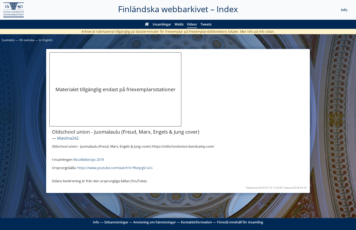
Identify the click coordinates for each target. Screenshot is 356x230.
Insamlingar (162, 24)
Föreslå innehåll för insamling (240, 222)
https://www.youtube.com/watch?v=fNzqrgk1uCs (115, 168)
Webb (179, 24)
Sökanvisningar (116, 222)
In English (46, 40)
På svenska (26, 40)
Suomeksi (8, 40)
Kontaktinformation (196, 222)
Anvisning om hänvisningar (154, 222)
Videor (192, 24)
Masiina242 (68, 138)
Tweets (206, 24)
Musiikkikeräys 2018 (88, 159)
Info (344, 10)
